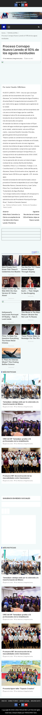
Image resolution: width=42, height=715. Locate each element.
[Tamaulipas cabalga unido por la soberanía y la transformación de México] (21, 386)
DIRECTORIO (13, 701)
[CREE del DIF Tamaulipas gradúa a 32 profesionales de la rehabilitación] (21, 423)
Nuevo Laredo (7, 207)
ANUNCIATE (35, 701)
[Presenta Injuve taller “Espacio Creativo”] (21, 673)
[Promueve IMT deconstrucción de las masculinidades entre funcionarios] (21, 460)
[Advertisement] (21, 246)
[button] (9, 27)
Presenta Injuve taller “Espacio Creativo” (18, 689)
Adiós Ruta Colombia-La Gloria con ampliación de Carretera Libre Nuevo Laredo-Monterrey (11, 217)
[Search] (38, 27)
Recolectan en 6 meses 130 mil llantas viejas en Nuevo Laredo (31, 216)
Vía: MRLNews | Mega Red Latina (13, 58)
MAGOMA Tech (30, 713)
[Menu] (9, 27)
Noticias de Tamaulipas (30, 205)
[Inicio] (4, 26)
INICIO (4, 701)
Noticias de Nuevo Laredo (14, 205)
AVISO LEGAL (24, 701)
